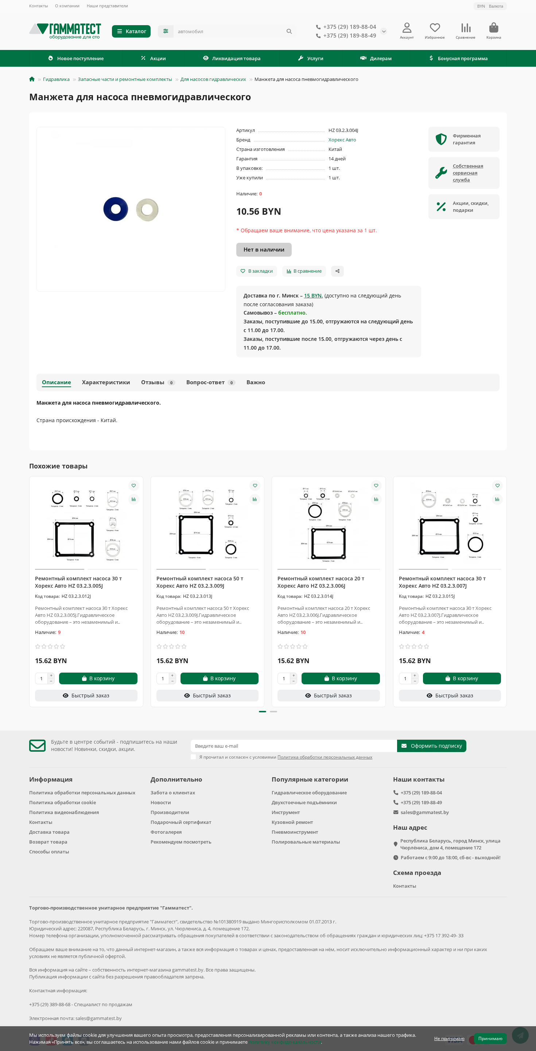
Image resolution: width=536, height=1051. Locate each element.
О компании (67, 5)
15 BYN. (313, 295)
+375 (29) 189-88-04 (349, 27)
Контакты (38, 5)
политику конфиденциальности (285, 1042)
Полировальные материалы (306, 841)
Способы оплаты (49, 851)
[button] (30, 590)
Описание (56, 382)
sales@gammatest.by (425, 812)
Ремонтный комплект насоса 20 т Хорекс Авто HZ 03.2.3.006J (320, 582)
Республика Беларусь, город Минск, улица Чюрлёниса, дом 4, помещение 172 (450, 844)
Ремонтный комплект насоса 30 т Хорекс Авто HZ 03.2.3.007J (442, 582)
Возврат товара (48, 841)
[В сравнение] (133, 499)
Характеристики (106, 382)
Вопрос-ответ (209, 382)
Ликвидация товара (236, 58)
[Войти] (407, 28)
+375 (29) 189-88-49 (349, 35)
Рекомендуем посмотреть (181, 841)
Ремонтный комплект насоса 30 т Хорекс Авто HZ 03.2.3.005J (78, 582)
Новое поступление (80, 58)
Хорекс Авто (342, 139)
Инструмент (286, 812)
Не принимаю (449, 1038)
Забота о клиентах (173, 792)
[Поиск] (289, 31)
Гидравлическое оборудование (309, 792)
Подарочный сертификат (181, 822)
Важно (255, 382)
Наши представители (107, 5)
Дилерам (381, 58)
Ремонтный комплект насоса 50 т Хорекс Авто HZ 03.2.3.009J (199, 582)
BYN (490, 6)
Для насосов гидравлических (213, 79)
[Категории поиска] (166, 31)
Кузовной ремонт (292, 822)
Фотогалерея (166, 832)
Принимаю (490, 1038)
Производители (170, 812)
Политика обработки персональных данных (82, 792)
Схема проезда (417, 872)
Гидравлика (56, 79)
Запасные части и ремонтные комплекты (125, 79)
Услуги (315, 58)
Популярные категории (310, 779)
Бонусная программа (463, 58)
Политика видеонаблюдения (64, 812)
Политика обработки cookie (62, 802)
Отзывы (156, 382)
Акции (158, 58)
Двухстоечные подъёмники (304, 802)
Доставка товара (49, 832)
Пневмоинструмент (295, 832)
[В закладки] (133, 485)
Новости (161, 802)
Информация (51, 779)
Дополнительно (176, 779)
